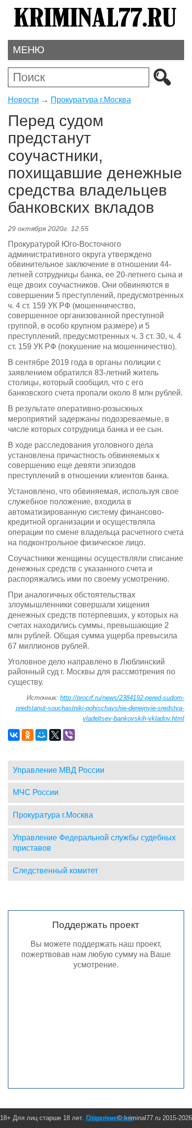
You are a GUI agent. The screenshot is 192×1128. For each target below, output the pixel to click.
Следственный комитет (55, 870)
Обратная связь (110, 1118)
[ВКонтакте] (14, 735)
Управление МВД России (58, 770)
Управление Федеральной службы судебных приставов (94, 842)
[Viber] (69, 735)
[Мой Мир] (41, 735)
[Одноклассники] (27, 735)
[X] (55, 735)
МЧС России (36, 792)
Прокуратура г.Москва (91, 100)
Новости (23, 100)
